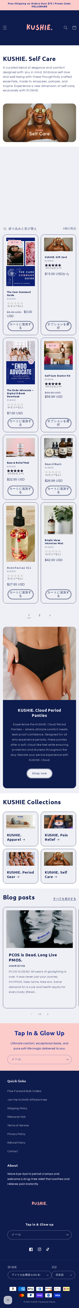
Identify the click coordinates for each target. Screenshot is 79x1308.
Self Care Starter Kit (58, 375)
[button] (5, 27)
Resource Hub (16, 1116)
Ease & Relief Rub (18, 462)
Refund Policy (16, 1142)
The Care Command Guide (19, 294)
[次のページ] (50, 615)
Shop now (39, 773)
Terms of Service (18, 1125)
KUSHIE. (34, 1302)
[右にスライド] (48, 1014)
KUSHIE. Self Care (56, 874)
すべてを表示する (64, 898)
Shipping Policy (17, 1108)
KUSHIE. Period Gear (20, 874)
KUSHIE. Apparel (14, 837)
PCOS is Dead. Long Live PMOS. (33, 957)
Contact (12, 1151)
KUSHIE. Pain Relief (56, 837)
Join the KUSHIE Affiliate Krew (27, 1099)
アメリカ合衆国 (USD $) (26, 1275)
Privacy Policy (16, 1134)
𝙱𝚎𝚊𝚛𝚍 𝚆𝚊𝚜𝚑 (53, 463)
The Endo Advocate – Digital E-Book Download (20, 393)
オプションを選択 (58, 326)
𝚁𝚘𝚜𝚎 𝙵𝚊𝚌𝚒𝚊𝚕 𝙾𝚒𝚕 (19, 567)
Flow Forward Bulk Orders (24, 1091)
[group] (20, 305)
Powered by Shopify (46, 1302)
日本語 (60, 1275)
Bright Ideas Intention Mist (54, 542)
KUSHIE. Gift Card (56, 257)
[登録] (67, 1059)
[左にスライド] (31, 1014)
